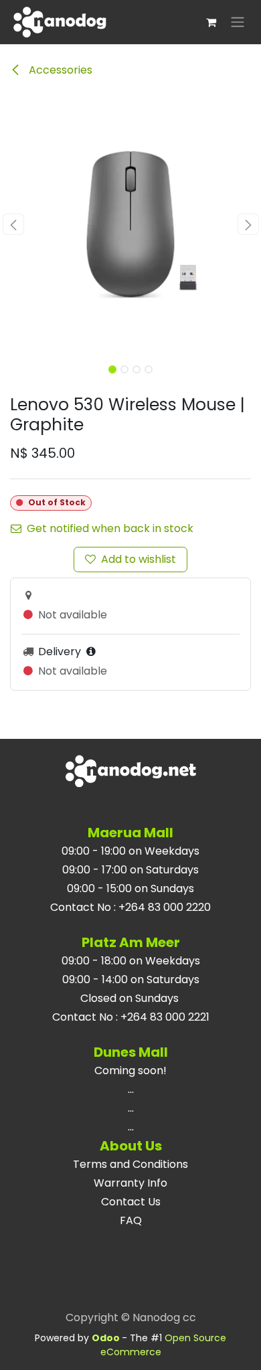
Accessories (59, 70)
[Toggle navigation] (237, 22)
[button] (13, 224)
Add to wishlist (138, 559)
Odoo (107, 1338)
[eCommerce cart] (210, 22)
